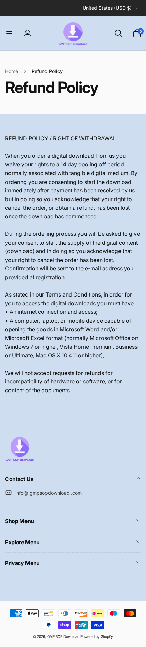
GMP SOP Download (63, 636)
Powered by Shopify (96, 636)
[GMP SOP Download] (19, 460)
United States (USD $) (107, 8)
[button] (9, 33)
